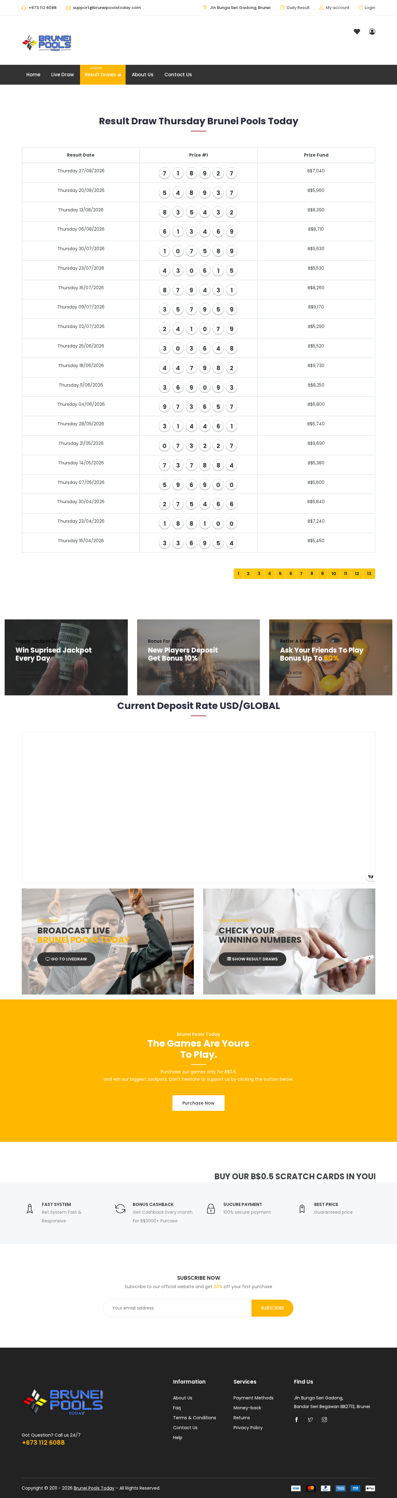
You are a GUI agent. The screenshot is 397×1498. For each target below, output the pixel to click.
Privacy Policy (248, 1428)
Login (370, 8)
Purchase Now (198, 1103)
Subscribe (272, 1308)
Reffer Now (291, 673)
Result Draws (100, 72)
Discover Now (30, 673)
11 (345, 573)
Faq (177, 1408)
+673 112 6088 (43, 1442)
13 (369, 573)
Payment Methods (254, 1398)
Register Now (161, 673)
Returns (242, 1418)
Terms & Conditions (194, 1418)
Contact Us (178, 74)
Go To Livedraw (68, 959)
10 (334, 573)
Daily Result (298, 8)
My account (337, 8)
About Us (143, 74)
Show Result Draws (254, 959)
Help (177, 1437)
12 (357, 573)
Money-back (247, 1408)
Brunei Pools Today (94, 1488)
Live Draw (62, 74)
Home (33, 74)
